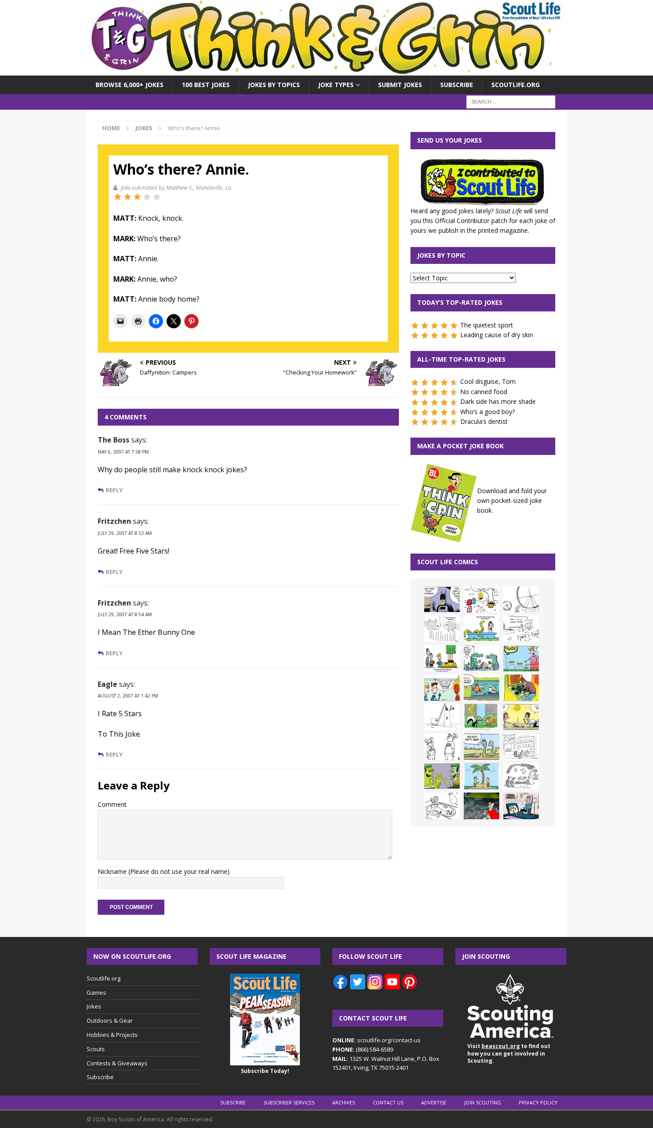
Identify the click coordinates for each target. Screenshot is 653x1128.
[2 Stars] (127, 196)
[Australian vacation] (442, 628)
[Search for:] (510, 101)
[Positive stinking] (521, 746)
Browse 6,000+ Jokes (129, 84)
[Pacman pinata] (481, 599)
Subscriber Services (289, 1102)
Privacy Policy (538, 1102)
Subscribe (456, 84)
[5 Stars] (156, 196)
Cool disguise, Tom (488, 381)
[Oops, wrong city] (481, 658)
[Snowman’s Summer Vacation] (521, 628)
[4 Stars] (147, 196)
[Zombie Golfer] (521, 658)
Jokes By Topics (274, 84)
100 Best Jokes (206, 84)
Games (96, 992)
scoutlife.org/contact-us (376, 1040)
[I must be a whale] (481, 687)
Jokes (94, 1006)
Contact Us (388, 1102)
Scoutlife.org (515, 84)
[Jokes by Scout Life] (326, 70)
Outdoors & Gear (110, 1020)
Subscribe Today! (265, 1071)
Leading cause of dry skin (496, 335)
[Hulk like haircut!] (442, 776)
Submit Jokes (400, 84)
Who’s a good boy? (487, 411)
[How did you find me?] (481, 717)
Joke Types (336, 84)
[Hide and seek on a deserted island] (481, 776)
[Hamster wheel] (521, 599)
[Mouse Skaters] (442, 806)
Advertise (433, 1102)
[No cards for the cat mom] (521, 806)
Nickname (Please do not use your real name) (164, 871)
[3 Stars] (137, 196)
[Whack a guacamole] (521, 687)
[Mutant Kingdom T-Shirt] (442, 746)
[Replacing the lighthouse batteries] (442, 717)
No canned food (483, 391)
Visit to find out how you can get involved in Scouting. (508, 1053)
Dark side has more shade (498, 401)
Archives (343, 1102)
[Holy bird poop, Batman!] (442, 599)
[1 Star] (117, 196)
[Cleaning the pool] (481, 628)
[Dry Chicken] (521, 717)
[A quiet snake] (481, 746)
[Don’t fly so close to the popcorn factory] (442, 687)
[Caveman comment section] (521, 776)
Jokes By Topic (441, 255)
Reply (114, 490)
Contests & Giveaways (117, 1063)
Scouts (96, 1049)
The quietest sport (486, 325)
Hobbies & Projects (112, 1035)
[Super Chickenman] (481, 806)
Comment (112, 804)
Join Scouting (482, 1102)
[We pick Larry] (442, 658)
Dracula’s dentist (484, 421)
